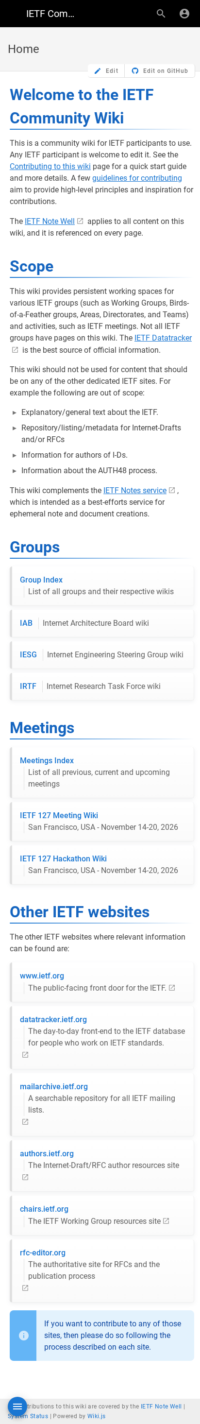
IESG (101, 654)
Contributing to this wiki (50, 166)
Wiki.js (96, 1416)
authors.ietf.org (99, 1159)
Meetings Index (95, 772)
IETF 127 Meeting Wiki (99, 821)
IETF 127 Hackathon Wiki (99, 864)
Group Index (97, 585)
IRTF (90, 686)
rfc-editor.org (90, 1264)
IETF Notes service (135, 490)
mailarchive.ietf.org (97, 1098)
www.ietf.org (93, 982)
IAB (84, 623)
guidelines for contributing (137, 178)
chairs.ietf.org (90, 1215)
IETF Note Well (50, 221)
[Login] (184, 13)
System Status (28, 1416)
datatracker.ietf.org (102, 1031)
